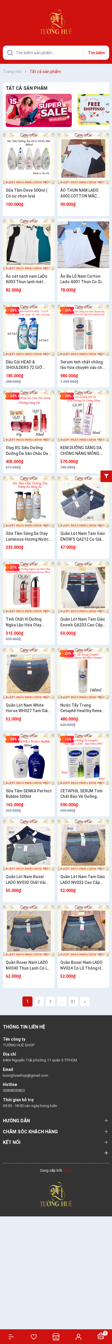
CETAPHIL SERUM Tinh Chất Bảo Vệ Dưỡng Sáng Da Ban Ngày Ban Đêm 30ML (81, 794)
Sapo (67, 1170)
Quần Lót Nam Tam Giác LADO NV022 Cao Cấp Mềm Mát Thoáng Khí (82, 879)
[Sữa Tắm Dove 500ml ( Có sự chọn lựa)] (29, 159)
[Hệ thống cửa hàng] (56, 1336)
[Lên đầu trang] (105, 1319)
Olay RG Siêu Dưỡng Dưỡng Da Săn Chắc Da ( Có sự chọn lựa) (28, 450)
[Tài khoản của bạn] (78, 1336)
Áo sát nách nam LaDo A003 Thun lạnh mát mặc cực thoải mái (26, 279)
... (62, 1001)
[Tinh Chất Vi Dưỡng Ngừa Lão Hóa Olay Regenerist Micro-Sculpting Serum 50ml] (29, 588)
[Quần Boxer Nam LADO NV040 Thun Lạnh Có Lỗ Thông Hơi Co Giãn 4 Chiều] (29, 931)
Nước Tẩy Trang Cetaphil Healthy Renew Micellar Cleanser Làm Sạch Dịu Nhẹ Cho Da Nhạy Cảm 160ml (82, 708)
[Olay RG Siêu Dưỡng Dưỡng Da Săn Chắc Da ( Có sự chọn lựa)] (29, 416)
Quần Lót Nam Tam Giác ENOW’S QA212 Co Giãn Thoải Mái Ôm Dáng (82, 536)
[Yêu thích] (33, 1337)
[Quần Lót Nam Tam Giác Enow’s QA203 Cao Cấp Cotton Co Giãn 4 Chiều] (83, 588)
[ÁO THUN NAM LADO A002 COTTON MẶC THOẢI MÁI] (83, 159)
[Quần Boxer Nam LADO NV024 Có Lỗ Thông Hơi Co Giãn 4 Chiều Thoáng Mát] (83, 931)
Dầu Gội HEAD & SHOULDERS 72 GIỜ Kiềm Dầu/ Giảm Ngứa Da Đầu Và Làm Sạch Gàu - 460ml (29, 365)
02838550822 (14, 1090)
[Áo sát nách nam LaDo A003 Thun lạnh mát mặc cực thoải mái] (29, 245)
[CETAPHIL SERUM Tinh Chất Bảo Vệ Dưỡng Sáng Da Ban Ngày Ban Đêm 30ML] (83, 759)
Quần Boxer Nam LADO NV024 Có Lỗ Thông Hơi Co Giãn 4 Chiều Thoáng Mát (82, 965)
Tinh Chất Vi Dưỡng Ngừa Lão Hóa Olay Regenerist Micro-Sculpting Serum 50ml (26, 622)
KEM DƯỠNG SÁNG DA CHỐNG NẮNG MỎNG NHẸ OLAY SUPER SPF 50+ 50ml (81, 450)
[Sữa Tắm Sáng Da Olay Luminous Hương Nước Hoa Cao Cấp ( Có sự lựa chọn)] (29, 502)
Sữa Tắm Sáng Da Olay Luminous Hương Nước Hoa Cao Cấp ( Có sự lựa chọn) (28, 536)
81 (73, 1001)
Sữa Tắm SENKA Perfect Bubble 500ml (29, 794)
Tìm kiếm (96, 53)
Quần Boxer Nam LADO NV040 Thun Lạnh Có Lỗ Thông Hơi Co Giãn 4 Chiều (28, 965)
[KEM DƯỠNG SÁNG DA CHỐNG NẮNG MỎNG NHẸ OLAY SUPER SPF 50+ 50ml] (83, 416)
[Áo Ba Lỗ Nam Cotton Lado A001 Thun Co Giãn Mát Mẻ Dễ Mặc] (83, 245)
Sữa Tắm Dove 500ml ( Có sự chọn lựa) (26, 193)
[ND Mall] (39, 110)
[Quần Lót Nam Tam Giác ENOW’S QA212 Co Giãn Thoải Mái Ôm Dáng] (83, 502)
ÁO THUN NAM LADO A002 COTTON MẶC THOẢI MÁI (79, 193)
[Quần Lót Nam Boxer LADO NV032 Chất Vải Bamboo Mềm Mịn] (29, 845)
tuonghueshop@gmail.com (25, 1075)
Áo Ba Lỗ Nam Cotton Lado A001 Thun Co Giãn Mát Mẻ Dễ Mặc (83, 279)
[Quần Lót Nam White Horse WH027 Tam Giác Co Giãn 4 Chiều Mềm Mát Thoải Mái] (29, 674)
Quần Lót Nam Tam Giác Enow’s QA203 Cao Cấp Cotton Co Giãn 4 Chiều (82, 622)
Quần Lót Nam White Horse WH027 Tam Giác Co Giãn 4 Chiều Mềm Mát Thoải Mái (28, 708)
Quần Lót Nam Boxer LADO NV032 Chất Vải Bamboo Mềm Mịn (25, 879)
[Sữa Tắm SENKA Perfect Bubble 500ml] (29, 759)
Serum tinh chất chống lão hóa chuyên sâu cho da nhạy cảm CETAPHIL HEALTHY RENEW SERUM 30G (82, 365)
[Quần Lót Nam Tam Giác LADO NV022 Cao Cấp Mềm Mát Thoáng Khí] (83, 845)
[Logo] (56, 1194)
